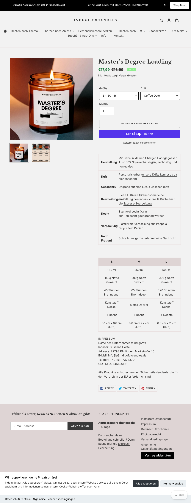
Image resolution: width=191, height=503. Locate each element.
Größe (103, 88)
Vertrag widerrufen (158, 455)
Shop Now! (179, 5)
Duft (143, 88)
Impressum (148, 424)
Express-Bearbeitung (137, 203)
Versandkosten (128, 75)
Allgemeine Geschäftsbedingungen (53, 499)
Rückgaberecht (151, 434)
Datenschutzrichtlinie (18, 499)
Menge (103, 103)
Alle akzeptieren (146, 483)
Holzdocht (130, 216)
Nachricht (169, 238)
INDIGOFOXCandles (95, 20)
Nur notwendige (173, 483)
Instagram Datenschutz (156, 419)
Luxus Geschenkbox (155, 187)
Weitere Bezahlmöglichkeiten (139, 142)
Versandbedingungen (155, 439)
